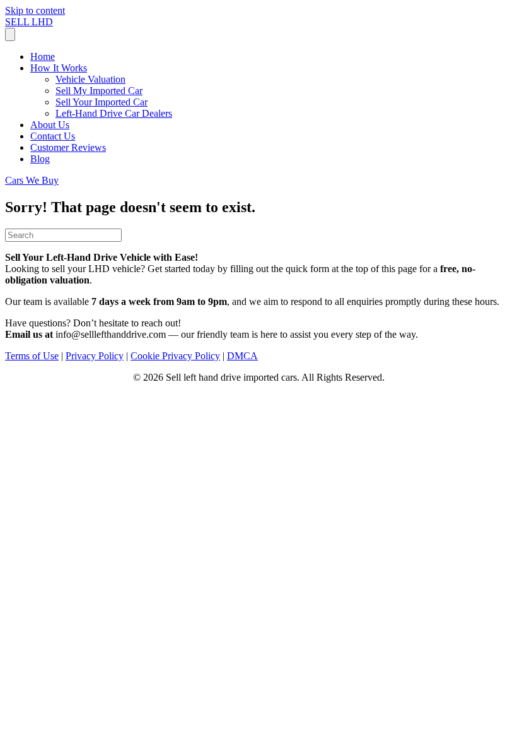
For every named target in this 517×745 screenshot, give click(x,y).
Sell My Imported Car (98, 90)
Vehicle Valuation (90, 79)
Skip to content (35, 10)
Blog (40, 158)
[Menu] (10, 34)
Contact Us (52, 136)
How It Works (58, 68)
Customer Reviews (68, 147)
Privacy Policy (95, 355)
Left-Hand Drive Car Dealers (113, 113)
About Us (49, 124)
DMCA (242, 355)
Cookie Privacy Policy (175, 355)
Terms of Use (32, 355)
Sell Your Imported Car (101, 102)
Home (42, 56)
